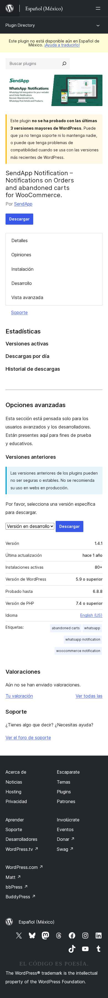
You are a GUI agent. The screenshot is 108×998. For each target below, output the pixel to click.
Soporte (19, 312)
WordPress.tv (22, 849)
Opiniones (21, 254)
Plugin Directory (20, 25)
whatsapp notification (82, 639)
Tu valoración (19, 696)
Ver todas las (89, 696)
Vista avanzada (27, 297)
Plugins (64, 791)
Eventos (65, 829)
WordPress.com (24, 867)
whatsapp (92, 628)
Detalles (19, 240)
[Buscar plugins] (64, 63)
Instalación (22, 269)
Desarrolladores (21, 839)
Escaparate (68, 772)
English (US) (91, 615)
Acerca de (16, 772)
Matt (13, 877)
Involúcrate (68, 820)
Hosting (13, 791)
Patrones (66, 801)
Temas (63, 782)
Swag (65, 849)
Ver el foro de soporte (28, 737)
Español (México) (37, 922)
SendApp (23, 204)
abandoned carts (66, 628)
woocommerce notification (78, 651)
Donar (66, 839)
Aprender (15, 820)
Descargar (19, 219)
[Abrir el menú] (99, 8)
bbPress (17, 887)
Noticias (14, 782)
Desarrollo (21, 283)
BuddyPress (21, 896)
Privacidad (16, 801)
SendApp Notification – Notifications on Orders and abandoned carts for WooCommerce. (40, 184)
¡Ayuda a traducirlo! (62, 44)
